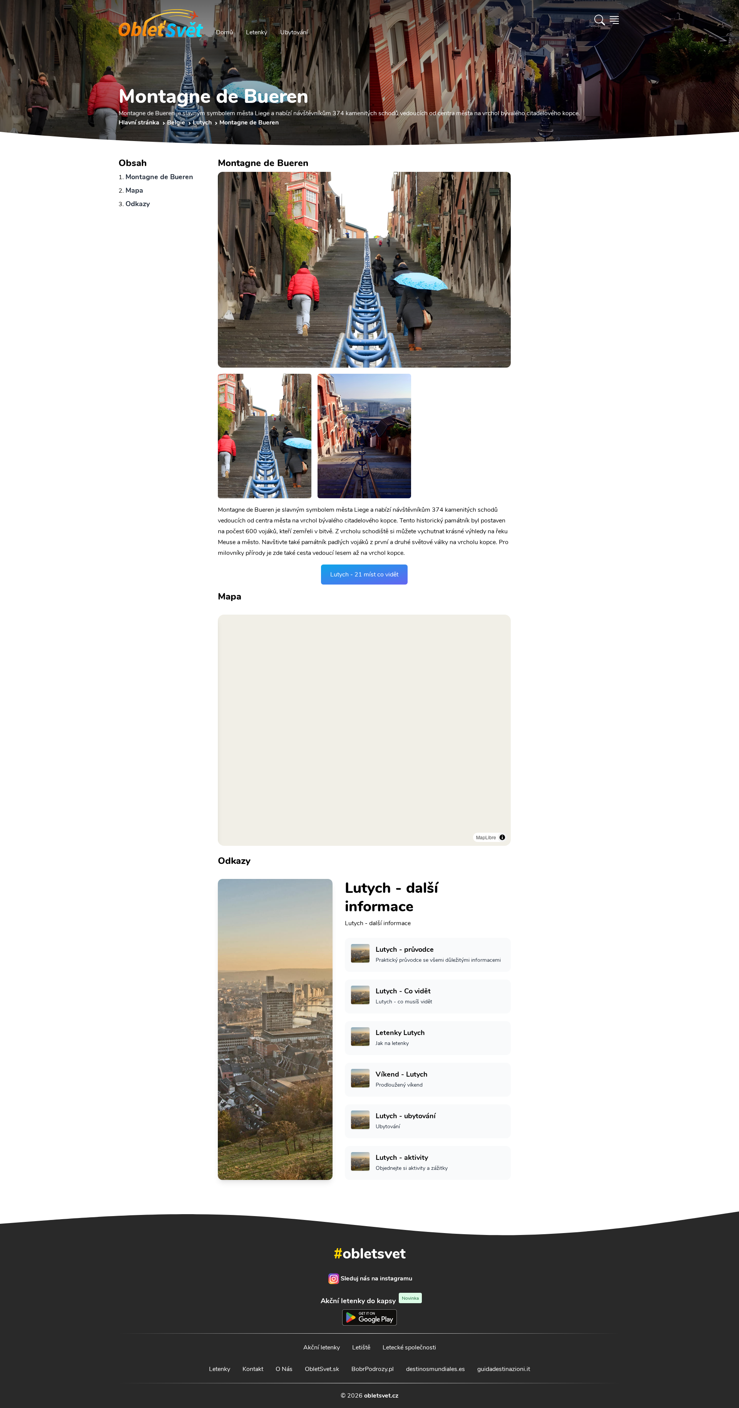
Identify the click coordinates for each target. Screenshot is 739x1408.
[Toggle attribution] (502, 837)
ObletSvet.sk (322, 1369)
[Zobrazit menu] (614, 20)
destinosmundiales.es (435, 1369)
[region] (364, 730)
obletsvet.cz (381, 1395)
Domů (224, 32)
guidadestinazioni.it (503, 1369)
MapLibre (486, 837)
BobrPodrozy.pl (372, 1369)
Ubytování (294, 32)
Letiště (361, 1347)
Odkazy (137, 203)
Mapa (134, 190)
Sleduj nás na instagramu (376, 1278)
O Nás (284, 1369)
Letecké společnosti (409, 1347)
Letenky (256, 32)
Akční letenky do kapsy (370, 1301)
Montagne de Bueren (159, 176)
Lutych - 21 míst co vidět (364, 574)
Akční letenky (321, 1347)
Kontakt (252, 1369)
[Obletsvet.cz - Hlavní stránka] (161, 20)
